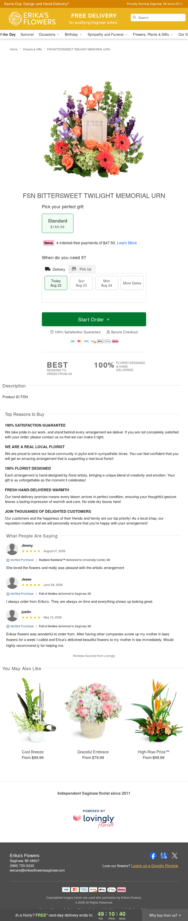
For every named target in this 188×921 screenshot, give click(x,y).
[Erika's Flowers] (32, 19)
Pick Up (85, 269)
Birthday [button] (72, 34)
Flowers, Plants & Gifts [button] (151, 34)
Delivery (59, 269)
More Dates (132, 282)
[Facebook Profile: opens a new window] (153, 855)
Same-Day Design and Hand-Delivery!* (37, 3)
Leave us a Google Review (154, 865)
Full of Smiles (48, 593)
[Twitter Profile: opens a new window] (174, 855)
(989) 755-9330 (22, 865)
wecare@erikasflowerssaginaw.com (37, 870)
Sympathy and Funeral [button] (106, 34)
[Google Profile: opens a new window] (164, 855)
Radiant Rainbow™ (52, 560)
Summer (27, 34)
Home (14, 49)
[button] (175, 900)
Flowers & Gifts (32, 49)
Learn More (127, 242)
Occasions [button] (47, 34)
